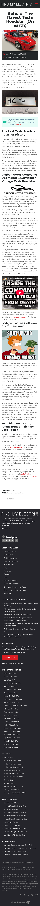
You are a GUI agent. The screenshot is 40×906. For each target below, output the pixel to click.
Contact (7, 574)
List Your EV (10, 658)
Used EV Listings (10, 552)
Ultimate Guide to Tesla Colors (15, 851)
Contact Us (6, 529)
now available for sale (18, 317)
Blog (5, 577)
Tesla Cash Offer (10, 674)
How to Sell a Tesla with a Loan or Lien (17, 615)
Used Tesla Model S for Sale (16, 806)
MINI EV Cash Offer (11, 709)
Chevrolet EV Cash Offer (13, 699)
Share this (10, 499)
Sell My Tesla (8, 757)
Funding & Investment (9, 867)
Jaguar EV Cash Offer (12, 696)
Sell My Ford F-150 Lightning (14, 786)
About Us (7, 571)
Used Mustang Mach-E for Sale (15, 832)
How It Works (9, 565)
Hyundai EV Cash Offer (12, 690)
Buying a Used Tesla (11, 803)
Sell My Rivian (9, 780)
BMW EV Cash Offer (11, 702)
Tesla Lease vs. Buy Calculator (15, 590)
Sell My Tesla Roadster (14, 777)
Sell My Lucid (9, 783)
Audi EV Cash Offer (11, 725)
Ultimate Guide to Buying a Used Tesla (18, 845)
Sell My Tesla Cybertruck (15, 774)
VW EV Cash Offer (10, 715)
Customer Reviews (11, 561)
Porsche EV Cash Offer (12, 728)
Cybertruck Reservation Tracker (15, 587)
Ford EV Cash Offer (11, 686)
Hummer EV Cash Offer (13, 683)
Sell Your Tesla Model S (14, 761)
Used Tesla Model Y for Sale (16, 816)
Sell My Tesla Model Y (14, 770)
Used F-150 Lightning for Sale (15, 829)
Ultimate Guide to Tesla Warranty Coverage (20, 848)
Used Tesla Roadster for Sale (16, 819)
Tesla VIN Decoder (11, 581)
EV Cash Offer (9, 555)
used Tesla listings (16, 447)
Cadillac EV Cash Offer (12, 722)
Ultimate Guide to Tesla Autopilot (16, 855)
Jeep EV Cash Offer (11, 747)
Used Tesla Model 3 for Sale (16, 809)
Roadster (10, 493)
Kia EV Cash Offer (10, 693)
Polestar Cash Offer (11, 712)
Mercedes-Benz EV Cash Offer (15, 706)
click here (17, 124)
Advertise (7, 593)
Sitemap (27, 869)
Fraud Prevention (17, 869)
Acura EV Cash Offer (11, 744)
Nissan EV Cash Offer (12, 719)
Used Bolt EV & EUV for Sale (14, 835)
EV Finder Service (10, 558)
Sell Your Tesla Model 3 (14, 764)
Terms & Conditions (28, 867)
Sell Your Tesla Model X (14, 767)
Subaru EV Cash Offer (12, 731)
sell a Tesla (25, 474)
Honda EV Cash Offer (12, 735)
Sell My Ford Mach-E (11, 790)
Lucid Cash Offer (10, 680)
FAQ (5, 568)
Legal (18, 867)
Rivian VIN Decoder (11, 584)
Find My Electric (6, 519)
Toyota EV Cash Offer (12, 738)
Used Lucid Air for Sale (12, 825)
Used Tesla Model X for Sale (16, 813)
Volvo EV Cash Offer (11, 741)
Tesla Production (19, 493)
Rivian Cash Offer (10, 677)
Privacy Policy (6, 869)
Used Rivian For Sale (11, 822)
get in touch (33, 476)
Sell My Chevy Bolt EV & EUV (14, 793)
